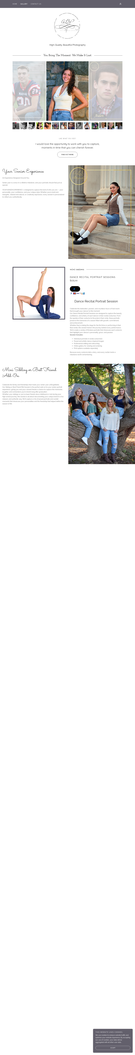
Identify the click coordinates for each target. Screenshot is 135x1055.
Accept (112, 1048)
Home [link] (15, 4)
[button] (120, 4)
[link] (67, 27)
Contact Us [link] (36, 4)
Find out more (67, 154)
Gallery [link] (24, 4)
